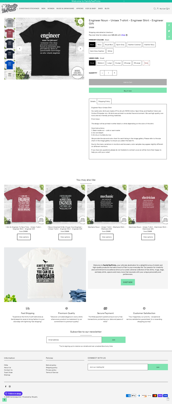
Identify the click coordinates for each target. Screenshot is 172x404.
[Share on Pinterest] (169, 37)
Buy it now (128, 91)
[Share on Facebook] (169, 25)
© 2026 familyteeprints (12, 397)
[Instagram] (10, 387)
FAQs (6, 365)
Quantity (93, 73)
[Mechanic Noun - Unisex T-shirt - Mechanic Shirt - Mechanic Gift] (106, 204)
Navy (99, 45)
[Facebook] (5, 387)
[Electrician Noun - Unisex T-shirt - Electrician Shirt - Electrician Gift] (148, 204)
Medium (101, 63)
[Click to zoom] (80, 21)
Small (92, 63)
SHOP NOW (128, 282)
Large (109, 63)
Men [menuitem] (43, 8)
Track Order (8, 372)
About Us (7, 367)
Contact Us (8, 370)
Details (92, 101)
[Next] (124, 1)
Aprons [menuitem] (79, 8)
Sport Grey (120, 45)
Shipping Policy (104, 101)
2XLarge (127, 63)
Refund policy (51, 365)
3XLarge (137, 63)
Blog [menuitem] (107, 8)
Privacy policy (51, 370)
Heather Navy (149, 45)
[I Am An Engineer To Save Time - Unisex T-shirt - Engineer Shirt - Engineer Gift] (24, 204)
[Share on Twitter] (169, 31)
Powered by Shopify (29, 397)
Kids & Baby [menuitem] (91, 8)
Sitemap (7, 375)
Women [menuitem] (51, 8)
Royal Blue (109, 45)
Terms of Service (52, 372)
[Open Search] (154, 8)
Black (92, 45)
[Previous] (48, 1)
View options (24, 237)
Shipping (92, 32)
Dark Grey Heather (97, 51)
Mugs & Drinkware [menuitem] (65, 8)
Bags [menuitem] (100, 8)
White (110, 51)
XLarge (118, 63)
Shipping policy (51, 367)
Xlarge (146, 63)
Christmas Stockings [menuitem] (29, 8)
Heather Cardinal (134, 45)
